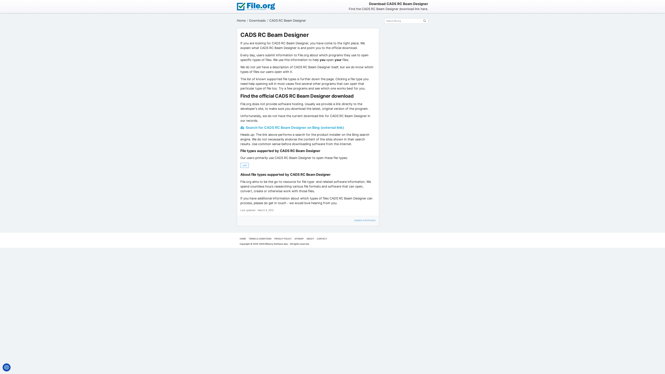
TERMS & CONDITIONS (260, 238)
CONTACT (322, 238)
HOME (243, 238)
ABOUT (310, 238)
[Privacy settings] (7, 367)
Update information (365, 220)
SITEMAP (299, 238)
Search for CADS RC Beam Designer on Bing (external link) (295, 128)
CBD (244, 165)
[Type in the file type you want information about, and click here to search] (424, 20)
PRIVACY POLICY (283, 238)
